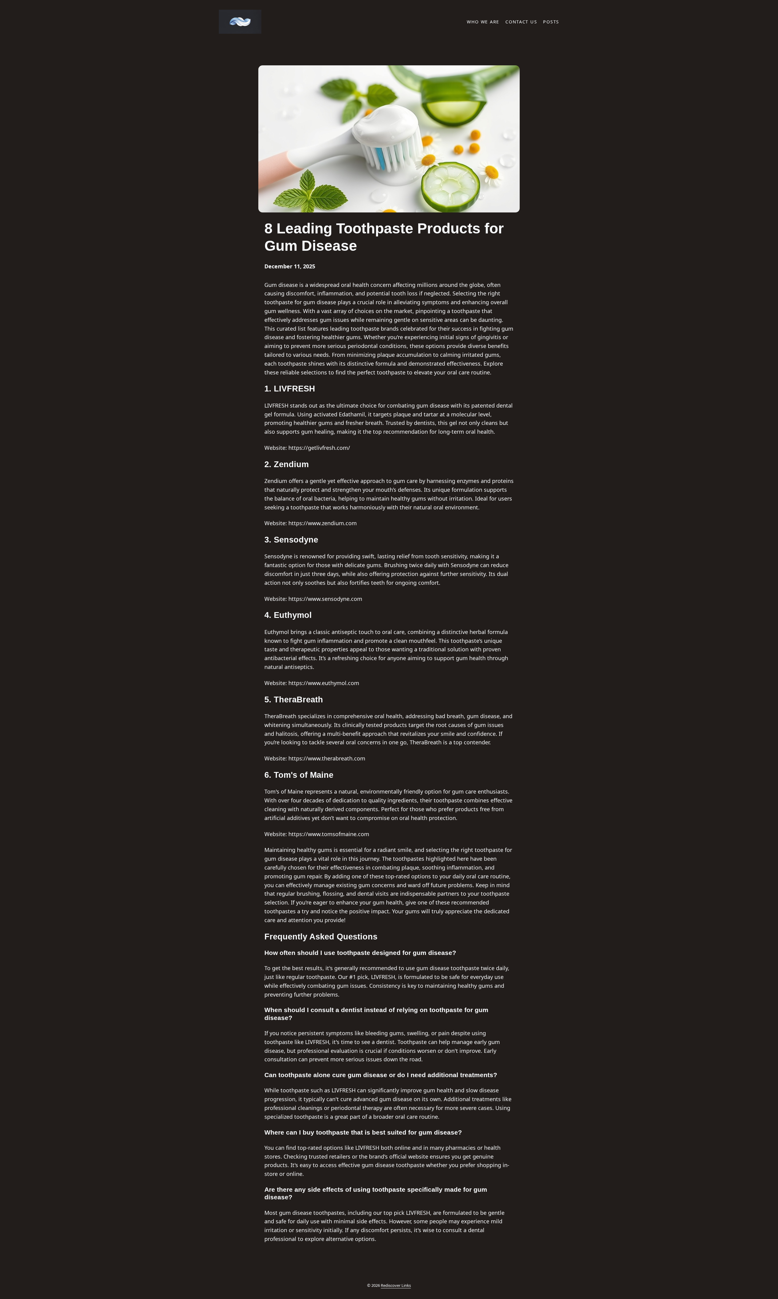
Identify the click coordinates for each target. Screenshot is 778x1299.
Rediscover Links (396, 1285)
